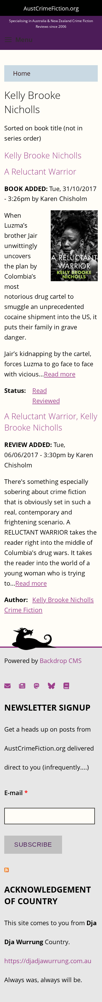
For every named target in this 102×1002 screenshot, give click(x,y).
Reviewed (46, 400)
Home (21, 73)
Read (39, 390)
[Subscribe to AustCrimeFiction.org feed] (6, 869)
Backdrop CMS (61, 660)
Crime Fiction (23, 609)
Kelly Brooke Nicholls (43, 155)
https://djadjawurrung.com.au (48, 960)
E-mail (16, 792)
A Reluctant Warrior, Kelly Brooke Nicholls (50, 421)
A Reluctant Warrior (40, 171)
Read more (59, 374)
